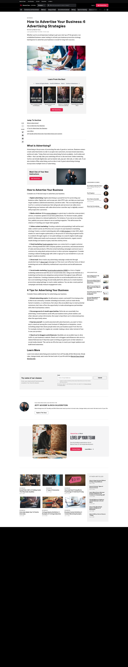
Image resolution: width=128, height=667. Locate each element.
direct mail (44, 262)
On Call (37, 1)
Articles (33, 5)
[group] (36, 96)
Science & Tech (93, 9)
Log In (93, 5)
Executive (44, 1)
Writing (73, 9)
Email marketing (47, 244)
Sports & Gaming (82, 9)
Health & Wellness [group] (55, 84)
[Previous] (105, 10)
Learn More (30, 131)
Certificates (31, 1)
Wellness (43, 9)
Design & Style (52, 9)
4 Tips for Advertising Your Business (37, 128)
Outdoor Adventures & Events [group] (74, 84)
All (21, 9)
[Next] (107, 10)
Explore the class (41, 412)
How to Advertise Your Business (36, 125)
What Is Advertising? (33, 123)
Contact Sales (76, 449)
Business (30, 18)
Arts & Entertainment (63, 9)
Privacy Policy (62, 385)
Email (58, 375)
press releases (52, 213)
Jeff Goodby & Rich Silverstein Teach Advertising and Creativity (44, 133)
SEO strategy (65, 231)
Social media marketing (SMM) (57, 270)
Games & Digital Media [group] (42, 84)
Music (100, 9)
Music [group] (63, 84)
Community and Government (31, 9)
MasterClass (23, 1)
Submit (100, 377)
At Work (50, 1)
